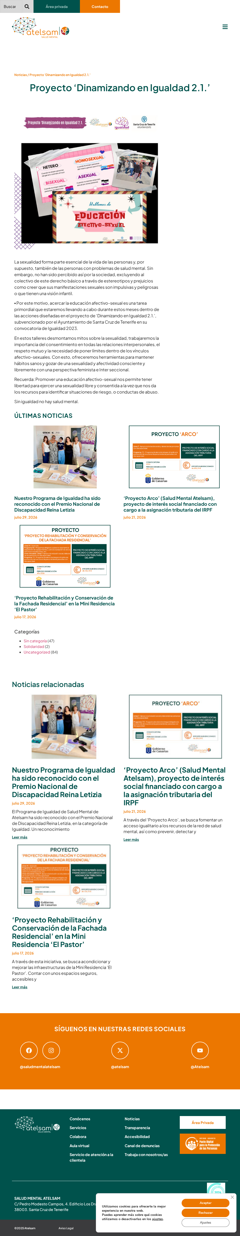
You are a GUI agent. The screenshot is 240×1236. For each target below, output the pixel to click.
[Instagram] (51, 1050)
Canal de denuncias (142, 1145)
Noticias (20, 75)
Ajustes (205, 1222)
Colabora (78, 1136)
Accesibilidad (137, 1136)
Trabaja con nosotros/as (146, 1154)
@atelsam (120, 1066)
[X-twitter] (120, 1050)
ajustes (157, 1219)
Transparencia (137, 1127)
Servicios (78, 1127)
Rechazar (206, 1213)
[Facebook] (29, 1050)
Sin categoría (35, 640)
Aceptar (205, 1203)
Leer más (19, 837)
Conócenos (80, 1118)
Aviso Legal (66, 1228)
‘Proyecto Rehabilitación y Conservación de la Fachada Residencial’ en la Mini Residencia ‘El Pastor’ (64, 603)
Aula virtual (79, 1145)
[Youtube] (200, 1050)
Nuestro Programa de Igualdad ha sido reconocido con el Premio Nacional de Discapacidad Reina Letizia (57, 504)
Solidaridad (34, 646)
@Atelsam (200, 1066)
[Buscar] (28, 6)
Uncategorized (37, 652)
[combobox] (11, 6)
